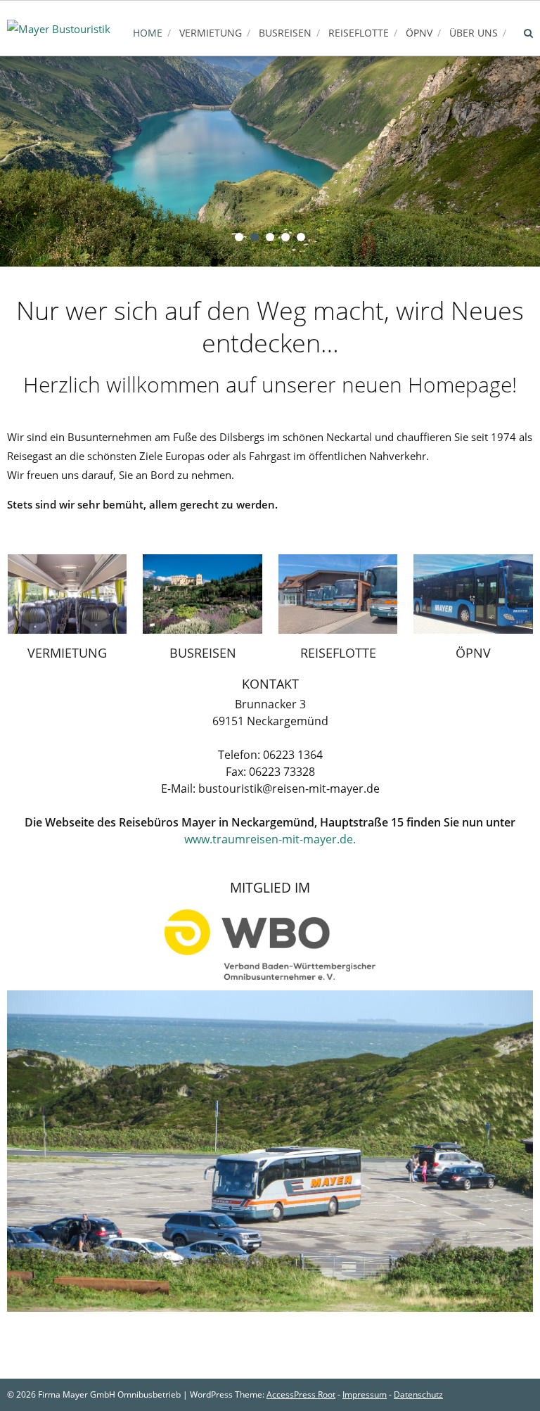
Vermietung (210, 32)
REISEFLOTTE (338, 652)
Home (147, 32)
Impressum (364, 1394)
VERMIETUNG (67, 652)
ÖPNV (419, 32)
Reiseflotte (358, 32)
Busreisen (285, 32)
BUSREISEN (202, 652)
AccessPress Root (300, 1394)
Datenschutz (418, 1394)
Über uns (473, 32)
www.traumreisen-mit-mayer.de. (270, 839)
